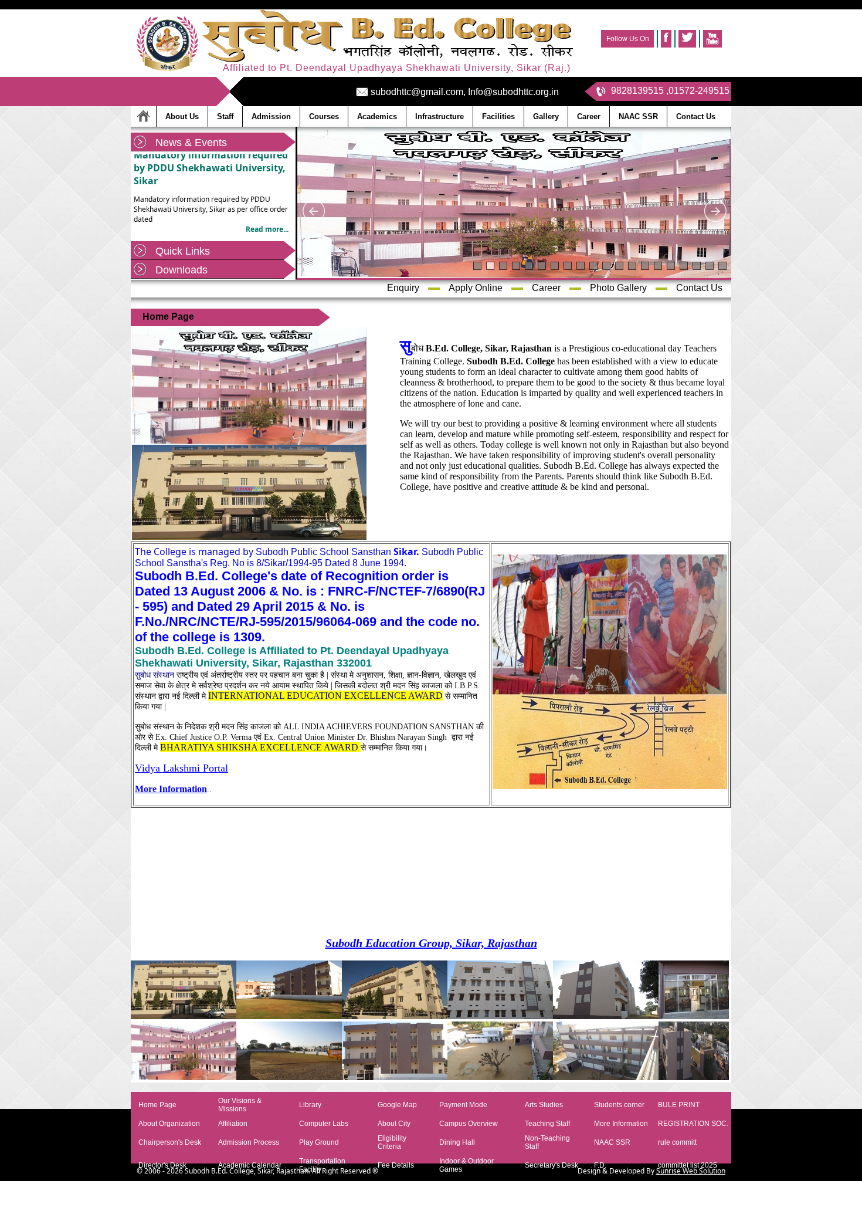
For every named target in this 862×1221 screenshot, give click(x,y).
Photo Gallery (618, 288)
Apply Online (476, 288)
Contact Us (699, 288)
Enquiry (403, 288)
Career (546, 288)
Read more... (267, 212)
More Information (171, 789)
